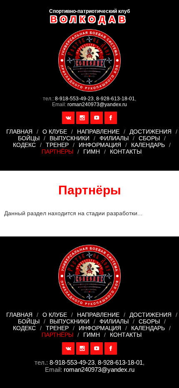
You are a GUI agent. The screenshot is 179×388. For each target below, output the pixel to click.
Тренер (57, 145)
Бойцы (29, 138)
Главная (19, 131)
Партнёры (57, 151)
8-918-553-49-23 (74, 99)
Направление (98, 131)
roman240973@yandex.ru (97, 104)
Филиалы (114, 138)
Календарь (148, 145)
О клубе (54, 131)
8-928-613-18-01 (115, 99)
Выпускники (70, 138)
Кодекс (24, 145)
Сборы (149, 138)
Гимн (91, 151)
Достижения (150, 131)
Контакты (126, 151)
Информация (100, 145)
